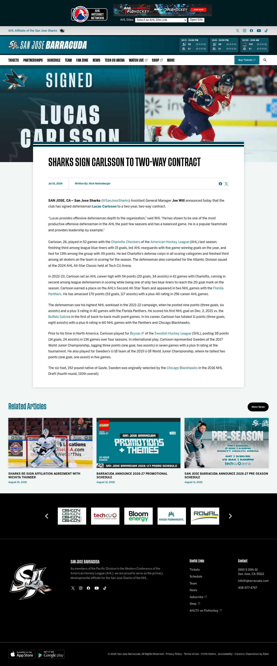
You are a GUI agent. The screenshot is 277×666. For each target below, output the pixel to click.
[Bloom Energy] (105, 516)
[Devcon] (205, 516)
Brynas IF (137, 333)
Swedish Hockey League (173, 333)
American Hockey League (169, 242)
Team (68, 60)
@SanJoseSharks (116, 200)
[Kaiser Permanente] (138, 516)
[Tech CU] (72, 516)
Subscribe (196, 597)
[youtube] (259, 30)
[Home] (47, 44)
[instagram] (244, 30)
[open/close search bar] (265, 60)
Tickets (13, 60)
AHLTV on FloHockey (204, 611)
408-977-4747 (247, 588)
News (96, 60)
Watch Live (136, 60)
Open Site (196, 20)
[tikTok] (266, 30)
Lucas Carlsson (104, 206)
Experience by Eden (257, 654)
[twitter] (237, 30)
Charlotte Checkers (125, 242)
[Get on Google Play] (51, 654)
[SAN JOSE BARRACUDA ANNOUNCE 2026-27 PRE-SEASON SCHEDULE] (227, 443)
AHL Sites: (127, 20)
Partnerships (33, 60)
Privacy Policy (174, 654)
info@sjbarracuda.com (253, 581)
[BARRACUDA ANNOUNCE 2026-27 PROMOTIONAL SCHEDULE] (139, 443)
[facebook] (251, 30)
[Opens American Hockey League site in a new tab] (89, 14)
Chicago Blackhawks (182, 368)
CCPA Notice (208, 654)
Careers (239, 654)
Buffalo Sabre (58, 316)
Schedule (53, 60)
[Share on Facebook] (220, 183)
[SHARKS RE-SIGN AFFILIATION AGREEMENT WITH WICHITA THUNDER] (50, 443)
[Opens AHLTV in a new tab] (162, 10)
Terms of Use (191, 654)
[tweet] (226, 183)
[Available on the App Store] (21, 654)
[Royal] (172, 516)
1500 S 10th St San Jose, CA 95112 (251, 572)
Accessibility (225, 654)
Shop (155, 60)
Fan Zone (82, 60)
